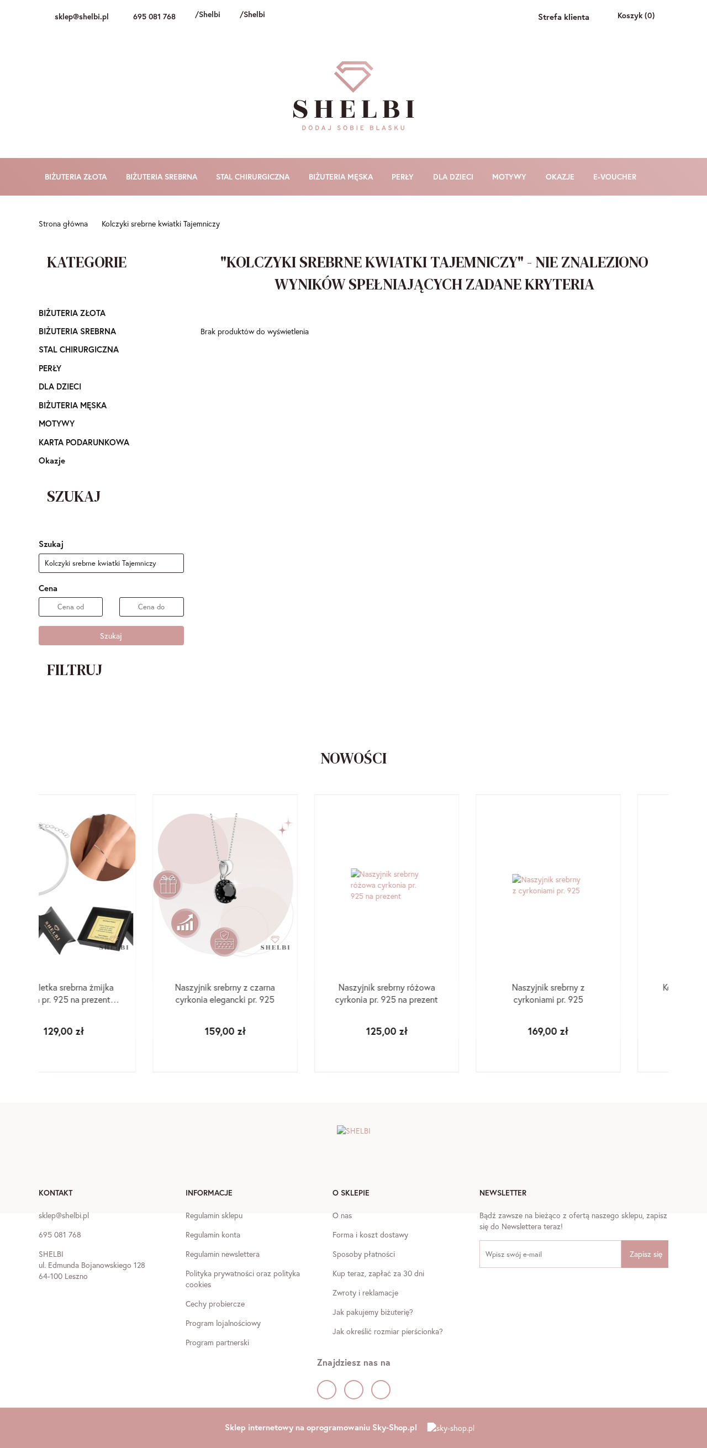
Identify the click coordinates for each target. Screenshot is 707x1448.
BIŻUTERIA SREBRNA (162, 176)
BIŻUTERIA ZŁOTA (77, 176)
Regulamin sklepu (214, 1215)
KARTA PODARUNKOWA (84, 441)
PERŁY (404, 176)
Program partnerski (217, 1342)
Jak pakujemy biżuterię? (373, 1312)
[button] (55, 1194)
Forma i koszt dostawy (370, 1234)
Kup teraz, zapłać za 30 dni (378, 1273)
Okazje (52, 460)
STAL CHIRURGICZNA (254, 176)
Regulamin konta (213, 1234)
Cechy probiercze (215, 1303)
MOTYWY (510, 176)
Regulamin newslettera (223, 1254)
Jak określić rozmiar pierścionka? (388, 1331)
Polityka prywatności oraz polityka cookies (243, 1278)
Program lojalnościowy (223, 1323)
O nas (342, 1215)
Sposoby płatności (364, 1254)
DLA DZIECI (454, 176)
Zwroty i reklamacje (365, 1292)
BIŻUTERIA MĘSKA (342, 176)
